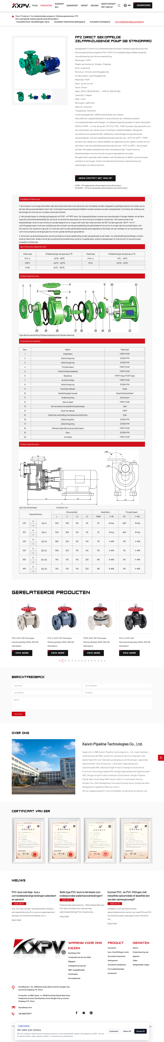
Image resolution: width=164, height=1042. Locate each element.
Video (135, 960)
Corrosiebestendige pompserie (43, 16)
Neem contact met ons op (108, 5)
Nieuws (94, 5)
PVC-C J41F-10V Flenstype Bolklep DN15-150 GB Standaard (134, 640)
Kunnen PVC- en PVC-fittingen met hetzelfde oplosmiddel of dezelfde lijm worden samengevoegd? (81, 895)
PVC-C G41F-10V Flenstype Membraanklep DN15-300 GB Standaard (25, 642)
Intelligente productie (77, 965)
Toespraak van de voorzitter (79, 957)
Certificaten (73, 974)
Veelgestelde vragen (141, 964)
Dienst (84, 5)
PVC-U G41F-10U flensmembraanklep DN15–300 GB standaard (98, 642)
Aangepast (72, 5)
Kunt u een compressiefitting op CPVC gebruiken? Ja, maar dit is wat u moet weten (129, 895)
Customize (113, 1031)
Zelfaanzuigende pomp (65, 16)
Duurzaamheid (74, 978)
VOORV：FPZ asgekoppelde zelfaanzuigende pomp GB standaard (98, 185)
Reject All (127, 1031)
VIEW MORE (22, 653)
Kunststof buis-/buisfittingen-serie (33, 21)
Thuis (35, 5)
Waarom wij (59, 5)
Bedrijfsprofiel (74, 953)
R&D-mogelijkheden (76, 970)
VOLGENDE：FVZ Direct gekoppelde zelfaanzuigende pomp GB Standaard (101, 188)
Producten (46, 5)
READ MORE (16, 917)
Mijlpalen (72, 961)
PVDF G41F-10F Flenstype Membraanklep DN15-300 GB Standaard (61, 642)
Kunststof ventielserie (100, 21)
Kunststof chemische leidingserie (69, 21)
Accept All (140, 1031)
